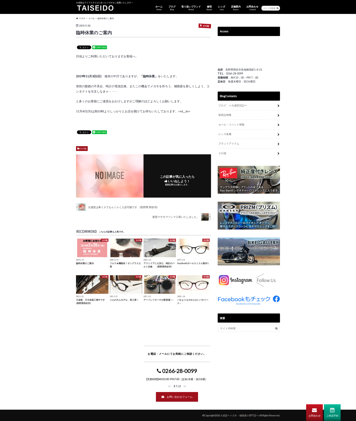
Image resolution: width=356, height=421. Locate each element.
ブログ (172, 8)
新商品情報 (224, 114)
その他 (83, 148)
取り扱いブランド (191, 8)
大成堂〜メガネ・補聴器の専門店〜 (239, 415)
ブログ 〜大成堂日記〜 (232, 105)
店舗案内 (236, 8)
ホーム (159, 8)
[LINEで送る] (99, 47)
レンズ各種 (224, 134)
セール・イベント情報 (231, 124)
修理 (209, 8)
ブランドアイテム (228, 143)
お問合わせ (315, 415)
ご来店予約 (332, 415)
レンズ (221, 8)
